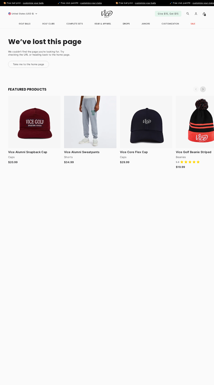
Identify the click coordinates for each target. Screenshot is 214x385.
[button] (23, 13)
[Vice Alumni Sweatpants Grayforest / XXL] (90, 122)
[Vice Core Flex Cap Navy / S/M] (146, 122)
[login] (196, 13)
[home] (107, 13)
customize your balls (31, 3)
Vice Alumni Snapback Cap (27, 152)
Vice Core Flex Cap (134, 152)
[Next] (203, 89)
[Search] (188, 13)
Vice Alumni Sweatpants (82, 152)
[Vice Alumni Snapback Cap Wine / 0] (34, 122)
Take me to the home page (28, 64)
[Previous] (196, 89)
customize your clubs (88, 3)
